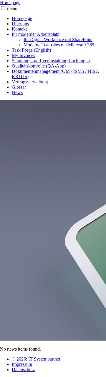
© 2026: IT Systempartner (36, 358)
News (17, 92)
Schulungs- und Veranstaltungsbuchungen (51, 60)
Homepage (10, 2)
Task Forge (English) (31, 50)
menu (12, 8)
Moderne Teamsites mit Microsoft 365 (59, 44)
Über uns (20, 23)
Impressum (22, 364)
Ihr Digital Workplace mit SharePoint (58, 39)
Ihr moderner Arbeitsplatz (35, 34)
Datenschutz (23, 369)
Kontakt (19, 28)
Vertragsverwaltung (30, 81)
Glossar (19, 87)
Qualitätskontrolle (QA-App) (39, 65)
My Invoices (23, 55)
